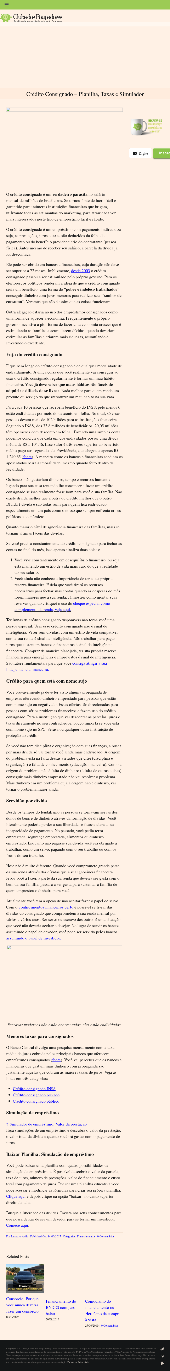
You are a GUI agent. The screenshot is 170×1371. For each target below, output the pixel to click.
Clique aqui (16, 1196)
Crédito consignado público (36, 1101)
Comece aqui (17, 1225)
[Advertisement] (85, 57)
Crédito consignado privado (36, 1095)
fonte (27, 456)
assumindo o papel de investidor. (33, 938)
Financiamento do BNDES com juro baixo (61, 1307)
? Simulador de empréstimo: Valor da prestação (46, 1124)
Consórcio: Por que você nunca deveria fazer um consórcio (22, 1305)
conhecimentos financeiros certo (46, 907)
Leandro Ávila (19, 1236)
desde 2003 (80, 270)
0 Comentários (105, 1236)
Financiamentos (86, 1236)
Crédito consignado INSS (34, 1088)
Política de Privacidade (78, 1362)
